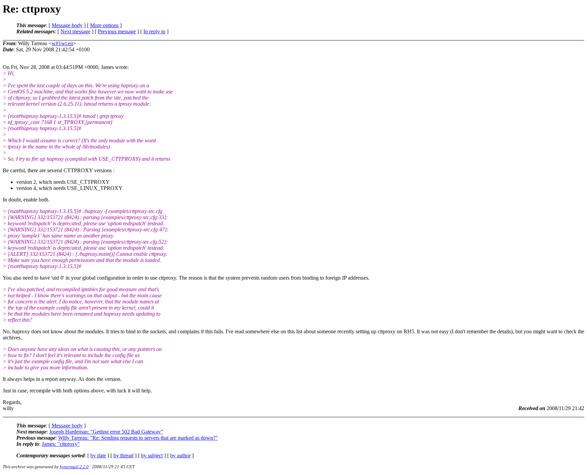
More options (104, 25)
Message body (67, 25)
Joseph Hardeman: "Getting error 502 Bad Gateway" (106, 432)
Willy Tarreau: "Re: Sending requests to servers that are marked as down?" (138, 438)
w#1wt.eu (62, 43)
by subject (152, 455)
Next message (75, 31)
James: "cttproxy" (61, 444)
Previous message (117, 31)
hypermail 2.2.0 (74, 466)
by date (98, 455)
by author (180, 455)
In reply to (154, 31)
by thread (123, 455)
